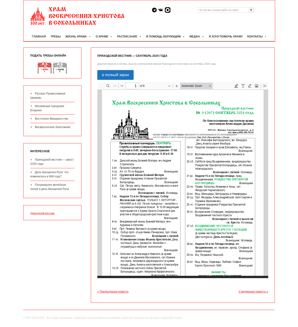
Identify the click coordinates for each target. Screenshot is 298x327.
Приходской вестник (42, 213)
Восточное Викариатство (51, 118)
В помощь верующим (163, 36)
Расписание (127, 36)
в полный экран (115, 75)
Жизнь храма (76, 36)
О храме (102, 36)
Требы (56, 36)
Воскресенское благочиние (53, 127)
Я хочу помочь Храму (226, 36)
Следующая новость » (253, 291)
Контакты (255, 36)
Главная (39, 36)
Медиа (195, 36)
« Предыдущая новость (113, 291)
